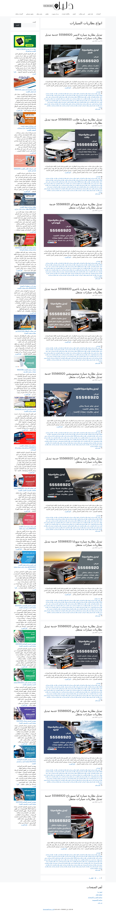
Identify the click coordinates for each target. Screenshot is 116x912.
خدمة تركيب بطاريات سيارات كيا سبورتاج (92, 865)
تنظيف (47, 14)
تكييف (74, 14)
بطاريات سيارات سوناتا (70, 602)
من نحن (100, 903)
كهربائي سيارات (65, 105)
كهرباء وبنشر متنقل (90, 105)
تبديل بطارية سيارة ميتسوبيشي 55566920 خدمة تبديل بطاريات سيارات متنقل (73, 375)
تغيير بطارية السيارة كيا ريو (72, 778)
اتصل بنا (100, 892)
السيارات (98, 14)
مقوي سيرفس (29, 14)
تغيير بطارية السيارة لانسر (73, 102)
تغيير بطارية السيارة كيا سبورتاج (65, 863)
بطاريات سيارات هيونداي (58, 264)
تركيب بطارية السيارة (84, 102)
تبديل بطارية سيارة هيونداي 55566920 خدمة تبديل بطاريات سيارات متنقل (75, 205)
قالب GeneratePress (48, 909)
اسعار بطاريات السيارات (85, 93)
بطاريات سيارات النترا (82, 519)
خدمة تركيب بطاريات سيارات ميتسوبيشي (92, 442)
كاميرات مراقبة (19, 14)
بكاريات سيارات (55, 97)
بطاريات (56, 93)
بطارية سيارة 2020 (82, 97)
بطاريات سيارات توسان (70, 686)
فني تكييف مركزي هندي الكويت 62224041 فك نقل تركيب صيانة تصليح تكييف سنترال (25, 567)
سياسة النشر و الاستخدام (95, 897)
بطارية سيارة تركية (72, 97)
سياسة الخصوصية (97, 900)
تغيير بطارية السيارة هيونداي (71, 271)
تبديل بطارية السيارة (60, 98)
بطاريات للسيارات (95, 97)
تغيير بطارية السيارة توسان (72, 693)
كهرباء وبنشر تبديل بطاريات (91, 444)
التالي (91, 878)
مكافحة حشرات (66, 14)
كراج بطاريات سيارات (56, 103)
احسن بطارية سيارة (95, 93)
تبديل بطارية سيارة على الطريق (82, 100)
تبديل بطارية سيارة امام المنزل (95, 439)
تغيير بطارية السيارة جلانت (72, 186)
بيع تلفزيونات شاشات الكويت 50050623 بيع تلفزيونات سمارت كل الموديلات (25, 448)
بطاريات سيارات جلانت (70, 180)
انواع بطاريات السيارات (63, 93)
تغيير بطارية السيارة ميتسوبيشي (65, 441)
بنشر (49, 97)
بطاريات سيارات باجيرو (70, 349)
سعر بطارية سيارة (87, 103)
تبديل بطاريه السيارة (56, 100)
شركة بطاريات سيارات (77, 103)
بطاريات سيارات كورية (70, 95)
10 (95, 878)
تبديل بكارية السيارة (94, 102)
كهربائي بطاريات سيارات (75, 105)
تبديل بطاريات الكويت (88, 98)
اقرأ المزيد (68, 87)
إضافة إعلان (99, 895)
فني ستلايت (82, 14)
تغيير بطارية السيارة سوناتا (72, 609)
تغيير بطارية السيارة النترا (73, 526)
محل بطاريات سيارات (56, 105)
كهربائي (84, 105)
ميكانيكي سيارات (98, 276)
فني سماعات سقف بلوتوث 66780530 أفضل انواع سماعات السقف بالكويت (26, 128)
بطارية (88, 97)
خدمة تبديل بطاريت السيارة (60, 102)
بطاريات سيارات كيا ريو (59, 771)
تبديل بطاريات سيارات (77, 98)
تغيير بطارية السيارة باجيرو (72, 356)
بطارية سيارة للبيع (63, 97)
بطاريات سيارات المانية (93, 95)
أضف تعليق (97, 109)
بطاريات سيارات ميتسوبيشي (57, 434)
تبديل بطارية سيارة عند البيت (68, 100)
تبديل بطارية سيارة (51, 98)
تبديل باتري (96, 98)
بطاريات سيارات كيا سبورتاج (57, 856)
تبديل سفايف (97, 598)
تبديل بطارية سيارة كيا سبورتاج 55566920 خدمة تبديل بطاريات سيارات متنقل (73, 797)
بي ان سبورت (55, 14)
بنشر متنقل (39, 14)
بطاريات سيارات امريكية (81, 95)
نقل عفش (90, 14)
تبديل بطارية (69, 98)
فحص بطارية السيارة (66, 103)
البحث (34, 22)
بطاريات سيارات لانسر (59, 95)
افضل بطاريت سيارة (74, 93)
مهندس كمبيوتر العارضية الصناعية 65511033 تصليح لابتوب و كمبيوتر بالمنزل (26, 761)
